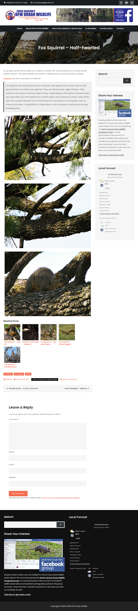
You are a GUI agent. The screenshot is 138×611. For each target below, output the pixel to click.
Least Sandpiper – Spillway (75, 388)
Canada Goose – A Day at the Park (23, 388)
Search (102, 74)
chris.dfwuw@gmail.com (43, 2)
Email (12, 464)
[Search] (127, 80)
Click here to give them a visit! (111, 155)
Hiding (28, 374)
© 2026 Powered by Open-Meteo (109, 214)
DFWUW (9, 379)
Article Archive (106, 28)
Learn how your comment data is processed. (61, 497)
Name (12, 452)
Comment (14, 419)
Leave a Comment (70, 379)
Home (19, 28)
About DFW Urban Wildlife (37, 28)
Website (12, 477)
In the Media (90, 28)
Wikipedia (7, 78)
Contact (120, 28)
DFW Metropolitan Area (115, 174)
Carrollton (8, 374)
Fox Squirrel (19, 374)
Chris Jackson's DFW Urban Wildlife (44, 379)
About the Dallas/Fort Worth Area (67, 28)
